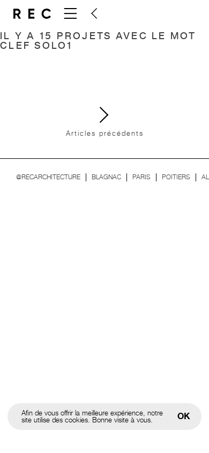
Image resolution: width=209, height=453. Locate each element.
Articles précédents (105, 133)
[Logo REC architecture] (32, 14)
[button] (93, 13)
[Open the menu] (69, 13)
